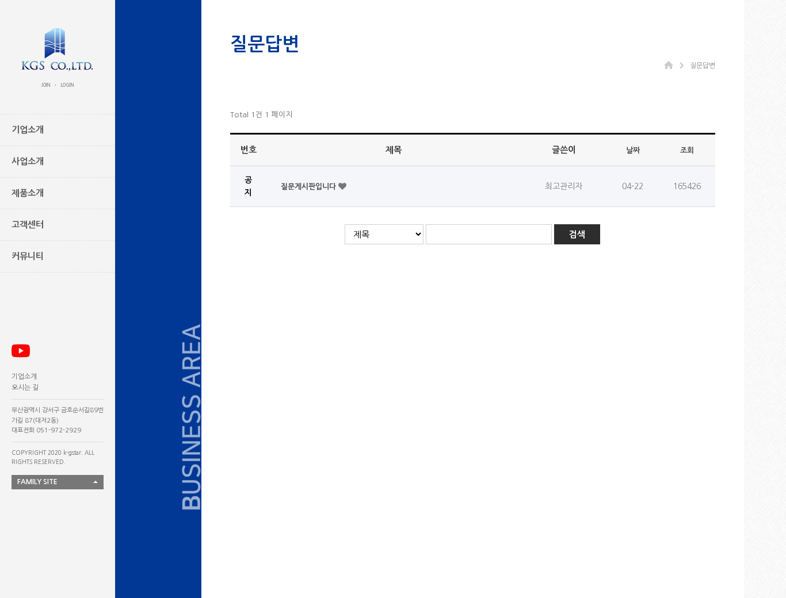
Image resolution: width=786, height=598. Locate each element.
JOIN (46, 85)
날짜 (633, 150)
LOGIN (67, 85)
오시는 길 (25, 387)
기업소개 (24, 376)
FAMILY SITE (37, 481)
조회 (687, 150)
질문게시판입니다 (309, 186)
